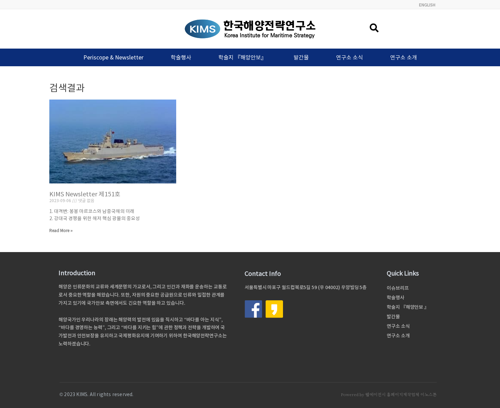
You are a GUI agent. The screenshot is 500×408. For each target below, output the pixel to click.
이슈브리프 (398, 288)
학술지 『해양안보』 (242, 57)
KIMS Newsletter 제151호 (84, 194)
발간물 (301, 57)
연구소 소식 (349, 57)
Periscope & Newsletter (113, 57)
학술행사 (181, 57)
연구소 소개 (403, 57)
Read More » (61, 230)
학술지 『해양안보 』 (408, 307)
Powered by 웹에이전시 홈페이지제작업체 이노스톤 (389, 394)
